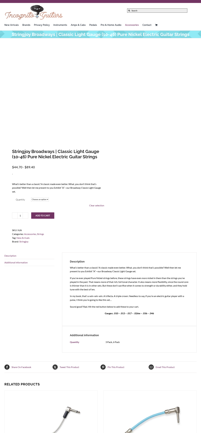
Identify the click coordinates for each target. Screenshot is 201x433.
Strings (40, 234)
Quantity (20, 199)
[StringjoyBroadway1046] (50, 92)
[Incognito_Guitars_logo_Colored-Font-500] (33, 5)
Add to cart (42, 215)
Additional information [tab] (16, 262)
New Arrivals (23, 237)
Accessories (30, 234)
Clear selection (96, 205)
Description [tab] (10, 255)
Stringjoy (23, 241)
